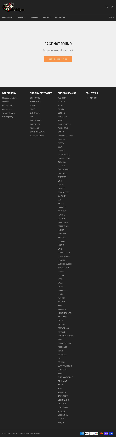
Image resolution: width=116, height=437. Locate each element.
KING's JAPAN (63, 267)
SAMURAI (61, 362)
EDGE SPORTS (63, 192)
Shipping (34, 17)
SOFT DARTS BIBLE (65, 377)
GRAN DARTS (63, 222)
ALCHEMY (62, 98)
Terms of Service (8, 113)
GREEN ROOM (63, 226)
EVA (59, 200)
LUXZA (60, 294)
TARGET (61, 384)
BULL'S (60, 120)
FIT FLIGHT (62, 211)
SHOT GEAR (62, 369)
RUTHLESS (62, 354)
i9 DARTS (61, 241)
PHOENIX (61, 332)
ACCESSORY (35, 128)
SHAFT (32, 109)
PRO (60, 339)
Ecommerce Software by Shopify (29, 433)
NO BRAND (62, 317)
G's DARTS (62, 218)
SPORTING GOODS (37, 132)
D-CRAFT (61, 165)
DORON (61, 184)
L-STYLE (61, 275)
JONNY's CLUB (64, 256)
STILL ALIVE (62, 381)
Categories (7, 17)
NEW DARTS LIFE (64, 313)
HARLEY (61, 230)
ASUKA (60, 105)
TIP (31, 116)
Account (111, 17)
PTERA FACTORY (64, 343)
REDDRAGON (63, 347)
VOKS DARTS (63, 407)
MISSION (61, 301)
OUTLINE (61, 324)
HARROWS (62, 233)
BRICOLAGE (62, 116)
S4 (59, 358)
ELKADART (62, 196)
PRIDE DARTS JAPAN (66, 335)
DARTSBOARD (35, 120)
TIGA (60, 388)
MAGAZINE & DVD (37, 135)
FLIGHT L (61, 215)
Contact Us (60, 17)
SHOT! (60, 373)
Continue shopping (58, 59)
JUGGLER (61, 260)
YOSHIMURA (63, 415)
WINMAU (61, 411)
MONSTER (62, 309)
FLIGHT (33, 105)
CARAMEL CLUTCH (65, 135)
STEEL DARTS (35, 101)
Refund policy (7, 116)
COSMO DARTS (64, 154)
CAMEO (61, 132)
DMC (60, 181)
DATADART (62, 177)
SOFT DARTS (35, 98)
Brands (21, 17)
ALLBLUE (61, 101)
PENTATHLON (63, 328)
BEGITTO (61, 113)
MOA (60, 305)
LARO (60, 279)
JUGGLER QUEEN (65, 264)
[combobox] (106, 7)
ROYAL (60, 351)
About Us (47, 17)
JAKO (60, 249)
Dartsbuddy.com (13, 433)
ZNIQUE (61, 422)
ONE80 (60, 320)
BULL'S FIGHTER (64, 124)
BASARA (61, 109)
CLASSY (61, 143)
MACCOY (61, 298)
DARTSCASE (35, 113)
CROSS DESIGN (64, 158)
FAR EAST (61, 207)
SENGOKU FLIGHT (65, 366)
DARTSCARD (35, 124)
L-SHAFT (61, 271)
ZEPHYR (61, 418)
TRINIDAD (62, 392)
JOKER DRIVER (64, 252)
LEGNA (60, 286)
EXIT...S (61, 203)
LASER (60, 283)
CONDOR (61, 150)
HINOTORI (62, 237)
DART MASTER (63, 169)
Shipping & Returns (9, 98)
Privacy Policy (7, 105)
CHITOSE (61, 139)
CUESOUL (62, 162)
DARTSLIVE (62, 173)
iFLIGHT (61, 245)
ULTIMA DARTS (63, 400)
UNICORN (62, 403)
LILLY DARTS (63, 290)
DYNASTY (61, 188)
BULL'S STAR (63, 128)
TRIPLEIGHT (63, 396)
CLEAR (60, 147)
